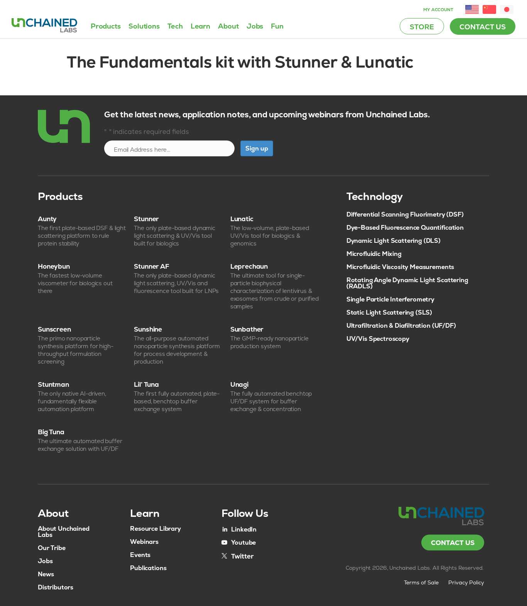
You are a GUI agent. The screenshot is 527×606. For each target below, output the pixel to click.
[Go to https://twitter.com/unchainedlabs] (237, 555)
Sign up (256, 148)
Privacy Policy (466, 582)
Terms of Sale (421, 582)
